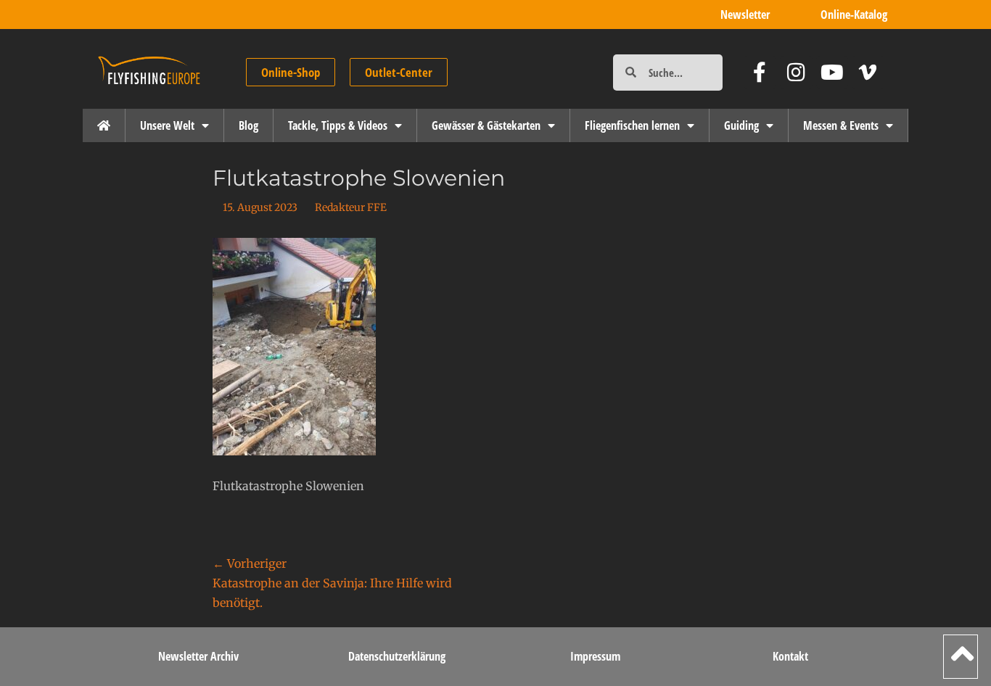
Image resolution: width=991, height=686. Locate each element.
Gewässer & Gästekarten (486, 125)
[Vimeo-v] (868, 72)
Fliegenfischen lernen (632, 125)
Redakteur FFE (351, 207)
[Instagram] (796, 72)
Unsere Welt (167, 125)
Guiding (741, 125)
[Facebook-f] (760, 72)
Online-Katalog (854, 14)
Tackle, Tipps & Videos (337, 125)
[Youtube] (832, 72)
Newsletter (745, 14)
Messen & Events (841, 125)
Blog (248, 125)
